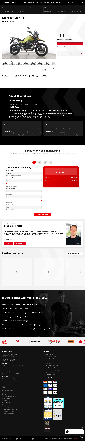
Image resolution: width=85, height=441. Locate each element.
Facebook (21, 439)
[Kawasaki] (34, 341)
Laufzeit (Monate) (10, 188)
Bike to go (6, 400)
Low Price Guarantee (9, 402)
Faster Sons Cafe (49, 372)
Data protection (53, 438)
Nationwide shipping (9, 411)
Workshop (47, 363)
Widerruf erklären (77, 438)
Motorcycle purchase (50, 356)
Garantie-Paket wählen (42, 214)
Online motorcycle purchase (11, 409)
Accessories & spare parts (51, 370)
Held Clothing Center (50, 367)
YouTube (29, 439)
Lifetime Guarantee (8, 405)
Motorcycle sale (49, 354)
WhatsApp (24, 438)
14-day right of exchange (10, 396)
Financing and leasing (9, 407)
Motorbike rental (49, 358)
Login (3, 387)
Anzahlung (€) (9, 177)
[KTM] (71, 341)
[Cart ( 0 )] (75, 2)
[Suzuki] (17, 342)
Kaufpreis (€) (9, 170)
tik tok (33, 439)
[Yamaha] (54, 342)
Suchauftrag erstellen (9, 413)
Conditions (45, 438)
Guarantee (48, 361)
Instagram (17, 439)
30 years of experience (9, 394)
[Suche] (79, 2)
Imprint (40, 438)
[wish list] (69, 2)
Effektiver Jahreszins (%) (12, 204)
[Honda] (4, 342)
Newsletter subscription (51, 374)
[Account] (72, 2)
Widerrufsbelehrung (67, 438)
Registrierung (5, 386)
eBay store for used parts (51, 365)
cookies (60, 438)
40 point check (7, 398)
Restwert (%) (9, 194)
